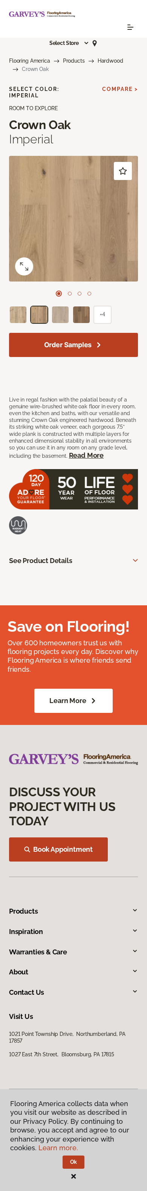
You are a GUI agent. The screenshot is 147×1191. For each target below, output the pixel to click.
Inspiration (26, 932)
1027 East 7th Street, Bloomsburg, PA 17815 (61, 1054)
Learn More (67, 701)
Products (74, 61)
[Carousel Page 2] (70, 293)
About (18, 972)
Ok (73, 1162)
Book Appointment (63, 849)
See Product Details (40, 561)
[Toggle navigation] (130, 27)
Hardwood (110, 61)
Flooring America (29, 61)
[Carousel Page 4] (89, 293)
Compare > (120, 89)
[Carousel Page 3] (79, 293)
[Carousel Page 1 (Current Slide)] (59, 294)
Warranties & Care (38, 952)
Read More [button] (86, 455)
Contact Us (26, 992)
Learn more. (58, 1148)
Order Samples (68, 345)
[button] (69, 43)
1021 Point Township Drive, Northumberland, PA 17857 (67, 1037)
